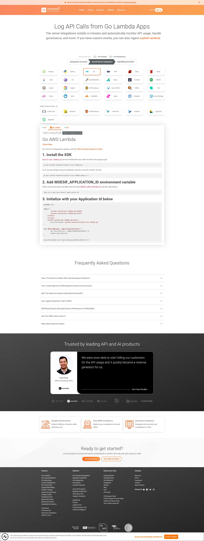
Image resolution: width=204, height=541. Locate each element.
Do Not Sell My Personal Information (148, 537)
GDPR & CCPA (46, 515)
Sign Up (158, 10)
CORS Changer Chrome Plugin (114, 498)
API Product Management (81, 475)
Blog (105, 487)
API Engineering (78, 480)
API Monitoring (46, 480)
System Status (139, 485)
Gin (67, 127)
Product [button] (82, 10)
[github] (153, 489)
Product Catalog (46, 490)
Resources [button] (121, 10)
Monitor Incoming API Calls (52, 133)
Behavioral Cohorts (47, 502)
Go (45, 127)
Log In (152, 10)
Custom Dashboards (48, 483)
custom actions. (150, 38)
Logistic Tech (77, 505)
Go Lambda (56, 127)
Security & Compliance (48, 513)
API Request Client (110, 496)
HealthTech (76, 500)
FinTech (75, 502)
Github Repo (47, 144)
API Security (77, 483)
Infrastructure (46, 510)
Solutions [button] (110, 10)
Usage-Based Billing (48, 487)
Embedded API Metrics (49, 504)
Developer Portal (46, 497)
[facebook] (147, 489)
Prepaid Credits (46, 494)
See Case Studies (139, 389)
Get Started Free (91, 459)
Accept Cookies (171, 537)
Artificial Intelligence (79, 510)
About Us (138, 475)
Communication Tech (80, 507)
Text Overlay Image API (111, 503)
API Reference (108, 480)
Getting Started (109, 475)
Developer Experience (80, 478)
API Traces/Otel (46, 485)
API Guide (107, 492)
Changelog (107, 483)
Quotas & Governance (48, 492)
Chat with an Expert (111, 459)
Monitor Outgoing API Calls (72, 133)
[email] (144, 489)
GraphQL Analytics (79, 496)
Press (137, 478)
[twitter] (150, 489)
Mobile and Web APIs (80, 491)
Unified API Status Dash (111, 501)
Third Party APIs (78, 494)
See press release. (130, 2)
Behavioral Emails (47, 499)
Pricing (90, 10)
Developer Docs (109, 478)
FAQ (105, 490)
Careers (137, 483)
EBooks (106, 485)
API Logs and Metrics (48, 478)
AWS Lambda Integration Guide (90, 149)
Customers (100, 10)
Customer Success (79, 485)
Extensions (45, 508)
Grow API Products (79, 489)
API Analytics (45, 475)
